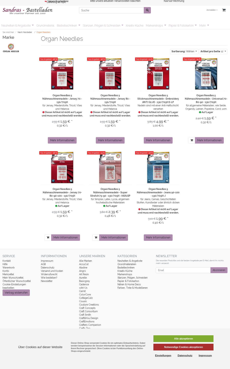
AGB (43, 264)
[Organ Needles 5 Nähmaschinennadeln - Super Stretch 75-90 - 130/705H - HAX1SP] (110, 167)
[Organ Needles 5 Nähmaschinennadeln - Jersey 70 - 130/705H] (62, 74)
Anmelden (211, 10)
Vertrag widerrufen (16, 292)
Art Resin (84, 274)
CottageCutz (86, 298)
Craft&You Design (88, 318)
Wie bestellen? (49, 277)
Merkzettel (8, 274)
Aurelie (83, 277)
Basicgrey (84, 281)
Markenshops (155, 25)
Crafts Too (84, 328)
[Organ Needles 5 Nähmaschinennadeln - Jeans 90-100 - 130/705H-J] (158, 167)
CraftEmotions (86, 321)
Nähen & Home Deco (129, 284)
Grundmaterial (45, 25)
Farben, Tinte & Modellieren (133, 287)
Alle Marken (85, 260)
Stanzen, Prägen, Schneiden (132, 277)
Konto (6, 271)
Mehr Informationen (62, 140)
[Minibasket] (223, 10)
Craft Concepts (87, 308)
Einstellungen (163, 355)
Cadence (84, 284)
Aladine (83, 267)
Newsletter (47, 281)
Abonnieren (219, 270)
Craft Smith (85, 314)
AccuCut (83, 264)
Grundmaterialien (127, 264)
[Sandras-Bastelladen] (38, 11)
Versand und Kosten (52, 271)
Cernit (82, 291)
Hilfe (5, 264)
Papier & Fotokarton (181, 25)
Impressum (47, 260)
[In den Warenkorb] (191, 140)
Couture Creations (89, 304)
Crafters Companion (90, 325)
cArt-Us (83, 287)
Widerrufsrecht (49, 274)
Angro (82, 271)
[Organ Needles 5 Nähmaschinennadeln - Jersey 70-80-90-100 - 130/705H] (62, 167)
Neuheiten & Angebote (16, 25)
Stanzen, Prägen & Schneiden (102, 25)
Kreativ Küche (134, 25)
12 (212, 51)
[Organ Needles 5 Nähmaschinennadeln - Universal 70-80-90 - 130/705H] (206, 74)
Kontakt (7, 260)
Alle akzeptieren (183, 338)
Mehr (202, 25)
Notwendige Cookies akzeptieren (183, 347)
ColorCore (85, 294)
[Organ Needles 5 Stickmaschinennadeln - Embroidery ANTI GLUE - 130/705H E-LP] (158, 74)
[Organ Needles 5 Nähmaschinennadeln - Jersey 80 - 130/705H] (110, 74)
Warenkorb (9, 267)
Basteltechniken (67, 25)
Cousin (83, 301)
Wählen (183, 51)
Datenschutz (47, 267)
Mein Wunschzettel (13, 277)
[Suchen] (147, 10)
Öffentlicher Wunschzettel (17, 281)
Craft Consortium (88, 311)
